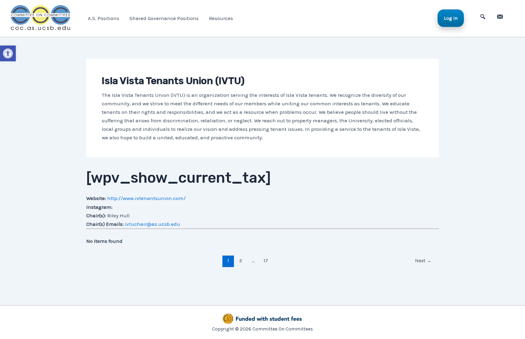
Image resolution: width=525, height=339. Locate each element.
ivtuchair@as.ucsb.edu (152, 224)
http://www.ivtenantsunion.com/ (146, 198)
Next (423, 260)
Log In (451, 18)
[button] (8, 53)
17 (265, 260)
